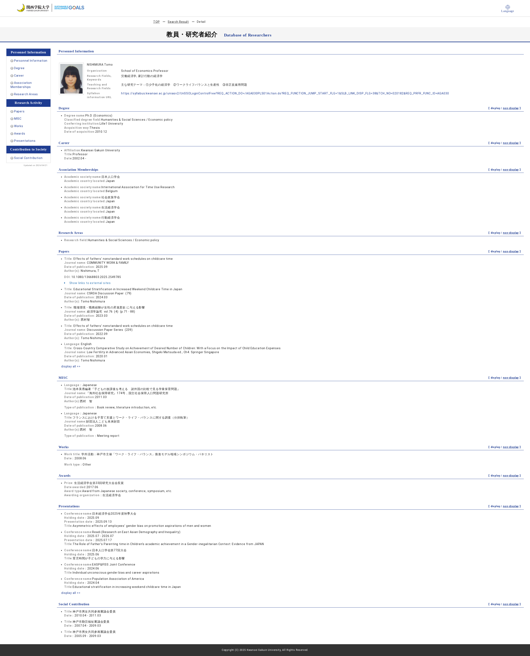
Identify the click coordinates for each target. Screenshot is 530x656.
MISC (18, 118)
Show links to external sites (90, 283)
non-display (511, 108)
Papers (19, 111)
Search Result (178, 21)
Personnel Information (31, 60)
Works (18, 126)
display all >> (71, 366)
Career (19, 75)
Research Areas (26, 94)
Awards (19, 133)
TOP (156, 21)
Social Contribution (28, 158)
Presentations (25, 140)
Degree (19, 68)
